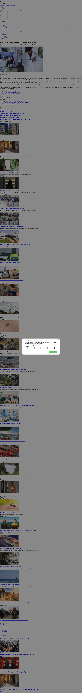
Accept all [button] (53, 351)
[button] (28, 351)
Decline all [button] (44, 351)
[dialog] (41, 346)
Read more (41, 343)
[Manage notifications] (80, 691)
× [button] (58, 339)
